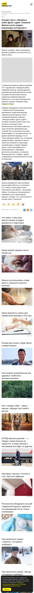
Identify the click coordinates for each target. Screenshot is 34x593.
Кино (10, 11)
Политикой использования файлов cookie (12, 583)
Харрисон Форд (7, 104)
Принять (6, 589)
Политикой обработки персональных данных (14, 585)
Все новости (5, 11)
